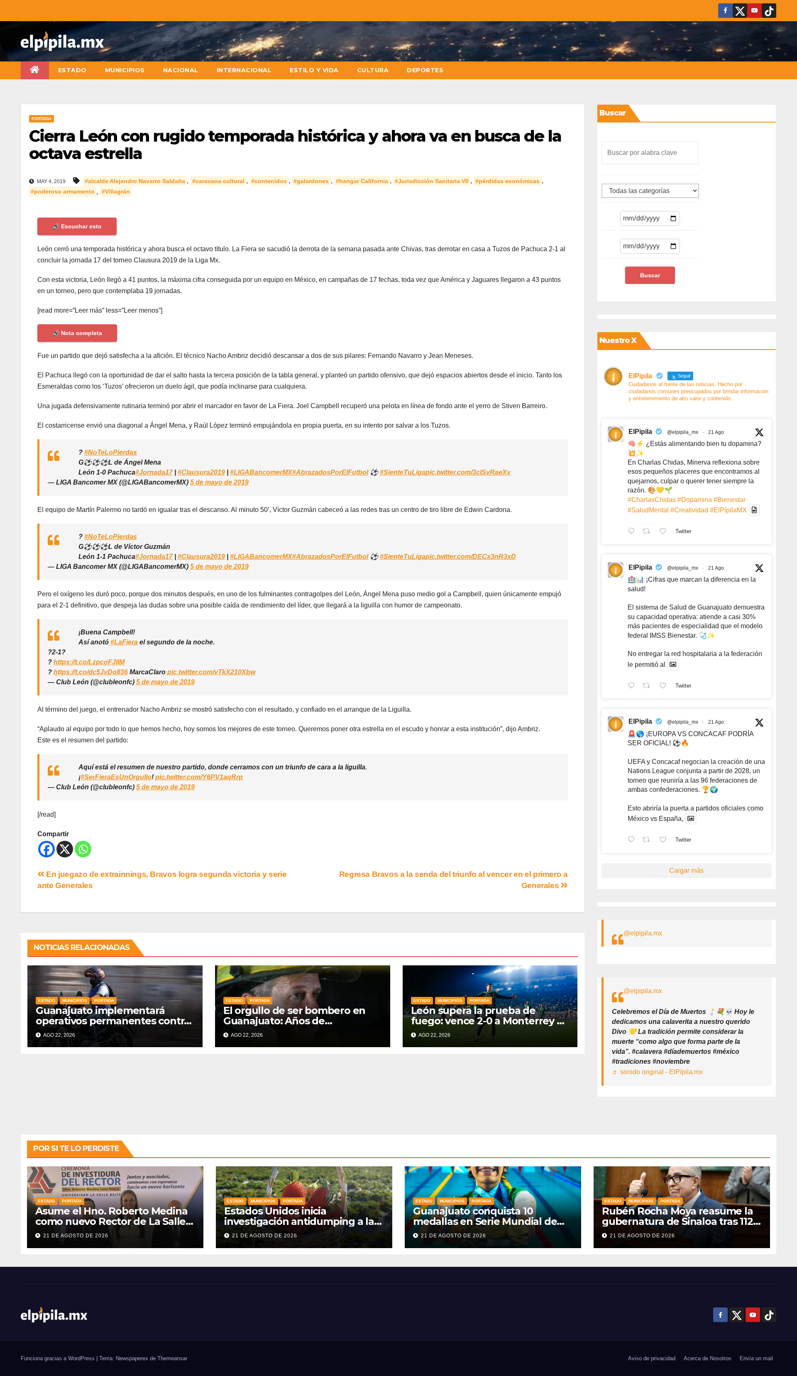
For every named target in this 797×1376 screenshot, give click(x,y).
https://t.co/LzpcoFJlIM (89, 662)
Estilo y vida (314, 70)
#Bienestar (730, 499)
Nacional (180, 70)
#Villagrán (116, 192)
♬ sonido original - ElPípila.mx (657, 1071)
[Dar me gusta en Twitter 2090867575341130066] (665, 532)
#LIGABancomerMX (261, 472)
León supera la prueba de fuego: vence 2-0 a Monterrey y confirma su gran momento (486, 1020)
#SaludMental (648, 510)
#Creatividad (689, 510)
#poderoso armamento (63, 192)
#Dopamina (694, 499)
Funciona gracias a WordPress (58, 1358)
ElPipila (640, 431)
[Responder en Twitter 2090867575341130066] (633, 532)
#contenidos (269, 181)
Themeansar (172, 1358)
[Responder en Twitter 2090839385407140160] (633, 840)
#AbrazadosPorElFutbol (330, 472)
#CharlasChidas (652, 499)
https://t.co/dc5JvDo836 (91, 672)
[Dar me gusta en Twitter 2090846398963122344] (665, 686)
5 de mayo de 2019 (219, 482)
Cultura (373, 70)
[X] (64, 849)
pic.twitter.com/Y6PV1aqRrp (199, 777)
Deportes (425, 70)
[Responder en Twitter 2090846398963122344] (633, 686)
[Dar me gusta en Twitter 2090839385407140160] (665, 840)
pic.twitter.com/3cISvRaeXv (468, 472)
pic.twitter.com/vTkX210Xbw (211, 672)
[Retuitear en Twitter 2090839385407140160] (649, 840)
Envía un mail (756, 1358)
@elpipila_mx (682, 432)
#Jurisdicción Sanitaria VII (432, 181)
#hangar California (362, 181)
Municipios (125, 70)
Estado (72, 70)
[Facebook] (46, 849)
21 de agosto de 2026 (75, 1236)
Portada (41, 118)
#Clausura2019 (201, 472)
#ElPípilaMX (728, 510)
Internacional (244, 70)
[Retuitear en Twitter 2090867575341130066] (649, 532)
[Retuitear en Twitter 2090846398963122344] (649, 686)
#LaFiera (124, 642)
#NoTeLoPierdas (110, 452)
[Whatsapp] (83, 849)
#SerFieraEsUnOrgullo (116, 777)
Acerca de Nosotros (707, 1358)
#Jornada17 (154, 472)
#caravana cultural (218, 181)
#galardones (311, 181)
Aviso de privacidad (651, 1358)
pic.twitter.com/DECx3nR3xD (470, 556)
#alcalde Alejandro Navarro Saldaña (135, 181)
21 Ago (716, 432)
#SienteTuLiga (402, 472)
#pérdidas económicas (507, 181)
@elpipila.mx (642, 933)
